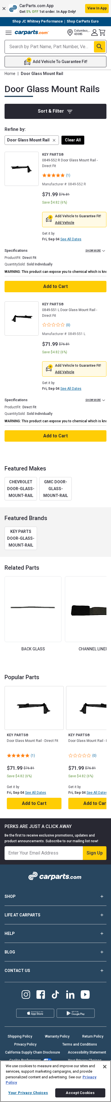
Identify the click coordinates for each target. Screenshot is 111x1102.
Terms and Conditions (79, 1044)
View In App (97, 8)
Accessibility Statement (87, 1052)
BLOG (10, 952)
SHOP (10, 896)
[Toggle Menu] (9, 32)
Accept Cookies (80, 1093)
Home (10, 73)
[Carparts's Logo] (32, 32)
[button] (55, 8)
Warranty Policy (57, 1036)
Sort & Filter (51, 111)
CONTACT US (17, 970)
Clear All (73, 140)
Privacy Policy (25, 1044)
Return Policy (92, 1036)
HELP (10, 933)
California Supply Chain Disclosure (32, 1052)
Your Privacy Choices (28, 1093)
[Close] (104, 1066)
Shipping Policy (20, 1036)
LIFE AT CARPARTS (22, 915)
